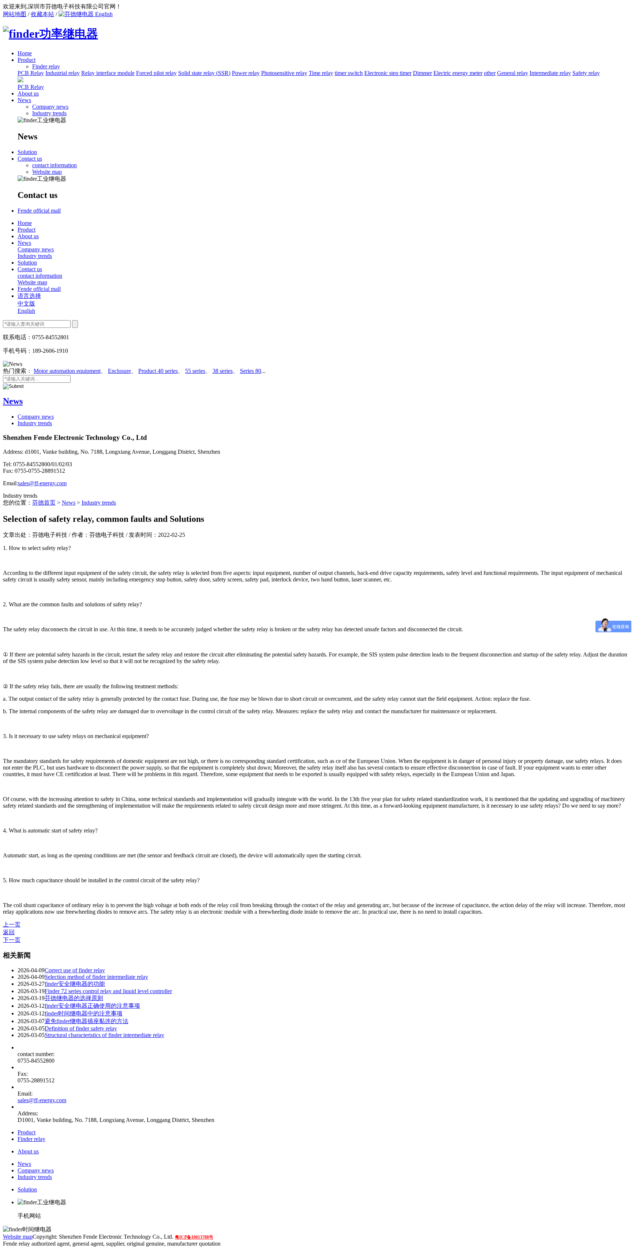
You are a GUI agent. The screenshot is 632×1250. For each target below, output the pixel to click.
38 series (222, 371)
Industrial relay (62, 73)
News (24, 100)
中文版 (26, 303)
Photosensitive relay (284, 73)
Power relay (246, 73)
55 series (195, 371)
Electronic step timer (387, 73)
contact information (54, 165)
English (103, 14)
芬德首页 (44, 502)
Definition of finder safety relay (81, 1028)
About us (28, 93)
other (490, 73)
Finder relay (31, 1139)
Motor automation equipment (67, 371)
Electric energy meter (457, 73)
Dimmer (422, 73)
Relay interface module (108, 73)
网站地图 (14, 14)
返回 (9, 932)
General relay (512, 73)
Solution (27, 152)
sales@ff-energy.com (42, 483)
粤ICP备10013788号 (194, 1237)
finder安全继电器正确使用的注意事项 (92, 1006)
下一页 (11, 940)
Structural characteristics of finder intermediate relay (104, 1035)
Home (25, 53)
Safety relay (586, 73)
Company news (50, 107)
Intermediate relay (550, 73)
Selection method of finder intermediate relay (96, 977)
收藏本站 (42, 14)
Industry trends (49, 113)
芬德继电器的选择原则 (74, 998)
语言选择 (29, 296)
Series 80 (250, 371)
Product (26, 60)
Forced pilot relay (156, 73)
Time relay (321, 73)
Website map (47, 172)
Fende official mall (39, 210)
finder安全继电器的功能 (75, 984)
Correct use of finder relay (75, 970)
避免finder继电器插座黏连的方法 (86, 1021)
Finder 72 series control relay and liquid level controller (108, 991)
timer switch (349, 73)
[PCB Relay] (20, 80)
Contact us (30, 159)
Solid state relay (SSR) (204, 73)
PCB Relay (31, 73)
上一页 (11, 924)
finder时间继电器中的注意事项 (84, 1013)
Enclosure (119, 371)
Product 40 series (158, 371)
